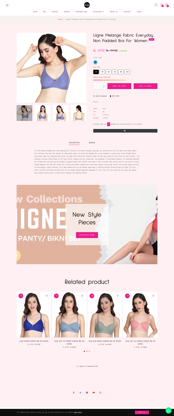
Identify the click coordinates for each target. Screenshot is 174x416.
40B (127, 71)
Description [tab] (74, 143)
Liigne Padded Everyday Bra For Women (33, 341)
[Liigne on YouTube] (94, 392)
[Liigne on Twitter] (80, 392)
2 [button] (87, 351)
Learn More (78, 412)
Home (60, 19)
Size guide (115, 96)
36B (115, 71)
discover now (87, 235)
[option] (33, 320)
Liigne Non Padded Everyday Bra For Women (105, 341)
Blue (95, 62)
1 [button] (84, 351)
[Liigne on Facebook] (74, 392)
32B (102, 71)
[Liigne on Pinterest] (87, 392)
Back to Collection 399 (88, 366)
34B (108, 71)
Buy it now (146, 86)
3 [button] (89, 351)
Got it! (141, 412)
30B (96, 71)
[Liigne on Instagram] (100, 392)
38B (121, 71)
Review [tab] (92, 143)
